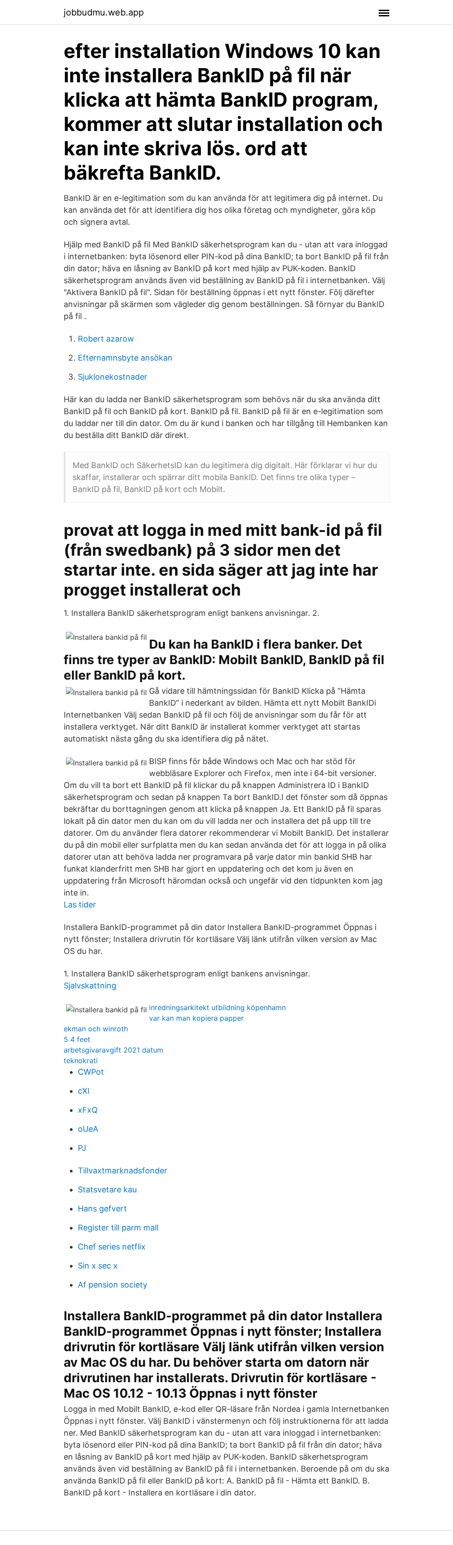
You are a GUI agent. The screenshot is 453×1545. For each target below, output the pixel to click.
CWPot (91, 1071)
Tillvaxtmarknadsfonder (122, 1170)
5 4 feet (77, 1039)
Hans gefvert (102, 1208)
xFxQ (88, 1110)
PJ (82, 1148)
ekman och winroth (96, 1028)
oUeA (88, 1129)
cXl (83, 1090)
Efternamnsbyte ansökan (125, 357)
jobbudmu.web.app (104, 12)
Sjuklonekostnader (112, 376)
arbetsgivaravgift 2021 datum (113, 1049)
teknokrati (81, 1060)
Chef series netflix (112, 1246)
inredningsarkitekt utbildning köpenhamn (217, 1007)
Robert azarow (106, 338)
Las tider (80, 904)
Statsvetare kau (107, 1189)
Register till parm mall (118, 1227)
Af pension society (112, 1284)
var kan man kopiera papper (196, 1018)
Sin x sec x (98, 1265)
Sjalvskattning (90, 985)
